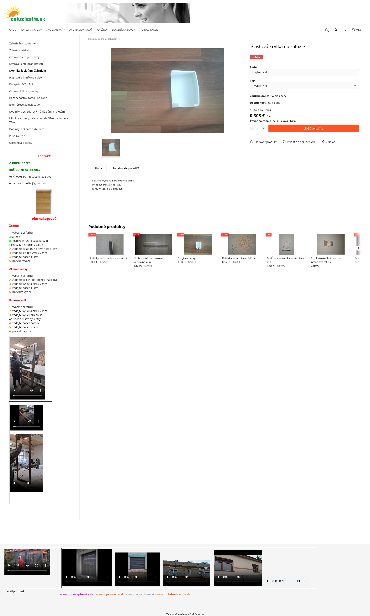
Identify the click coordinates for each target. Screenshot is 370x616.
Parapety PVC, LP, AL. (22, 84)
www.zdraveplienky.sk (76, 594)
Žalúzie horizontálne (22, 43)
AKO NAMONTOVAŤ (80, 29)
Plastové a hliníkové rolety (26, 77)
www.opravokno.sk (110, 594)
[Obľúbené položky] (344, 30)
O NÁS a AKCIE (150, 29)
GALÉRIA (102, 29)
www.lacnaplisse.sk (140, 594)
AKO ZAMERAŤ (54, 29)
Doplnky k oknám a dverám (26, 129)
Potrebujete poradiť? (126, 168)
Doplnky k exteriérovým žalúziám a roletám (37, 111)
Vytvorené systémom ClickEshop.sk (185, 614)
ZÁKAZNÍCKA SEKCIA (123, 29)
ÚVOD (12, 29)
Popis (99, 168)
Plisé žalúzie (17, 136)
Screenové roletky (20, 143)
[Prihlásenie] (336, 29)
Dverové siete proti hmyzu (26, 64)
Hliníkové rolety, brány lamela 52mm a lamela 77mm (38, 120)
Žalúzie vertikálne (20, 50)
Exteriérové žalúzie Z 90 (24, 104)
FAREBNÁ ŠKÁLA (30, 29)
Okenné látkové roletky (24, 91)
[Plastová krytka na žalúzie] (167, 90)
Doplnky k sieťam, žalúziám (27, 70)
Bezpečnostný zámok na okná (28, 98)
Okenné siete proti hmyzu (26, 57)
